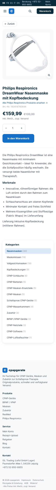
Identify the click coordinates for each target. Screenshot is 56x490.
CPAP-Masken (16, 294)
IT (15, 3)
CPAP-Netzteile (16, 325)
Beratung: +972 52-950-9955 (31, 3)
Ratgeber (7, 439)
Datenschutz (38, 480)
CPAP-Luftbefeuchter (19, 337)
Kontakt (6, 447)
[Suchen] (30, 11)
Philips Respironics (11, 418)
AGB (26, 483)
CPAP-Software (16, 331)
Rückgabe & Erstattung (12, 483)
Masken (6, 406)
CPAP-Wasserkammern (20, 306)
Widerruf (33, 483)
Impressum (26, 480)
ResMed (6, 414)
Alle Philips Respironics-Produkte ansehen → (25, 102)
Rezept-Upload (10, 435)
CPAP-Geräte (9, 398)
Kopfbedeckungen (18, 269)
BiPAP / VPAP (9, 402)
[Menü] (5, 11)
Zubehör (13, 312)
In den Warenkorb (18, 138)
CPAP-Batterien (16, 282)
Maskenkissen (16, 257)
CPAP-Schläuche (17, 275)
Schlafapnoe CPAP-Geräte (22, 300)
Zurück (10, 23)
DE (3, 3)
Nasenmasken (17, 251)
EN (18, 3)
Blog (4, 443)
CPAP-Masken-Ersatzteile (21, 288)
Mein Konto (48, 3)
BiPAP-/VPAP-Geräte (19, 319)
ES (11, 3)
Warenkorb (45, 11)
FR (7, 3)
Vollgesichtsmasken (19, 263)
